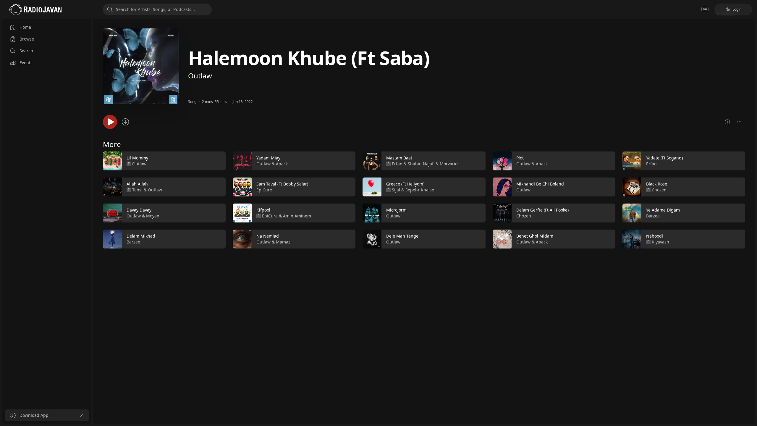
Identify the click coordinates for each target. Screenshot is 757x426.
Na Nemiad (267, 236)
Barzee (133, 242)
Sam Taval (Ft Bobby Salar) (282, 184)
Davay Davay (139, 210)
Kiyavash (660, 242)
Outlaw (200, 75)
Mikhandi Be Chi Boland (540, 184)
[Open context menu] (739, 122)
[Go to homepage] (35, 9)
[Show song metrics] (727, 122)
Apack (282, 164)
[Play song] (110, 122)
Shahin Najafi (421, 164)
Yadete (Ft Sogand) (664, 158)
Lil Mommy (137, 158)
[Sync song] (125, 122)
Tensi (137, 190)
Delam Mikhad (141, 236)
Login (736, 9)
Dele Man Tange (402, 236)
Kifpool (263, 210)
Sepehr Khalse (419, 190)
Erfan (397, 164)
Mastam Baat (399, 158)
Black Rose (656, 184)
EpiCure (264, 190)
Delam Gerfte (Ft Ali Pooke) (542, 210)
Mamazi (284, 242)
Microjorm (396, 210)
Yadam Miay (268, 158)
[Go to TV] (705, 9)
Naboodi (654, 236)
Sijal (396, 190)
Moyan (152, 216)
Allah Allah (137, 184)
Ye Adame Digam (663, 210)
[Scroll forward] (750, 198)
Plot (520, 158)
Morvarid (449, 164)
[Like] (217, 161)
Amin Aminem (297, 216)
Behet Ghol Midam (534, 236)
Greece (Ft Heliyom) (405, 184)
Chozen (523, 216)
